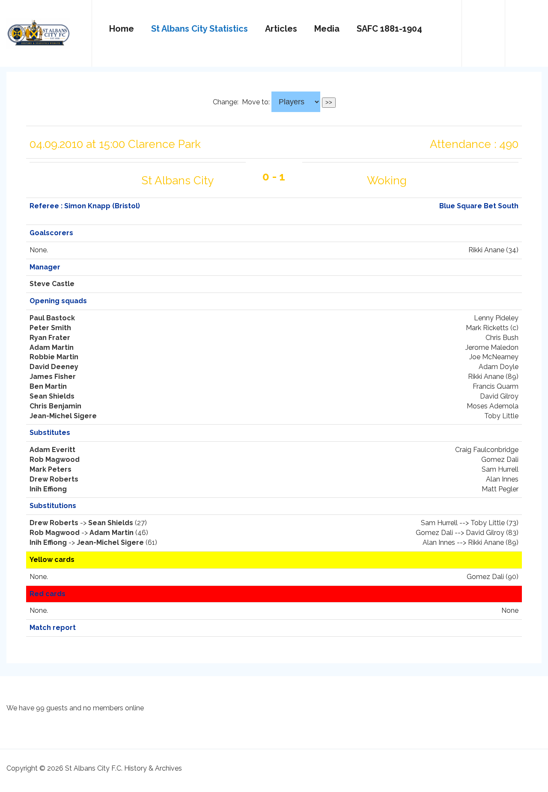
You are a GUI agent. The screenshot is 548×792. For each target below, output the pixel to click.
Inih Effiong (48, 489)
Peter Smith (50, 328)
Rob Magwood (55, 459)
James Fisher (53, 376)
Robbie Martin (54, 357)
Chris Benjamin (55, 406)
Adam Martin (52, 347)
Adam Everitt (52, 450)
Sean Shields (52, 396)
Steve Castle (52, 284)
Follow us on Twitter (483, 29)
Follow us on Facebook (526, 29)
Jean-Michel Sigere (63, 416)
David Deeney (54, 367)
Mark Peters (50, 469)
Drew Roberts (54, 479)
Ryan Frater (50, 338)
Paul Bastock (52, 318)
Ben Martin (48, 386)
